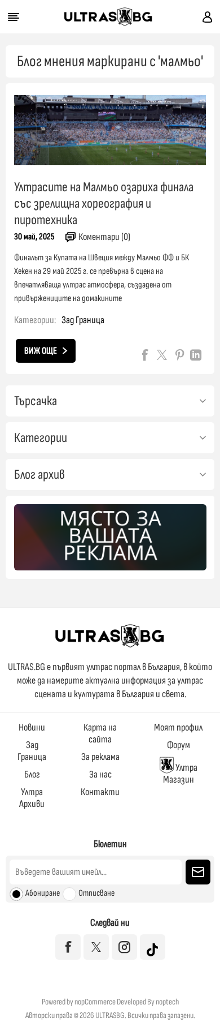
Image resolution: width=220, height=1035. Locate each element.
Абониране (42, 893)
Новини (32, 727)
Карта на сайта (100, 733)
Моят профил (178, 727)
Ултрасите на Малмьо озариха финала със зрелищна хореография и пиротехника (103, 203)
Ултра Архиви (32, 798)
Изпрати (198, 872)
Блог (32, 774)
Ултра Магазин (180, 773)
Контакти (100, 792)
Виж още (40, 351)
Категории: (35, 320)
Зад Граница (82, 320)
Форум (178, 745)
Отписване (96, 893)
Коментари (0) (104, 237)
